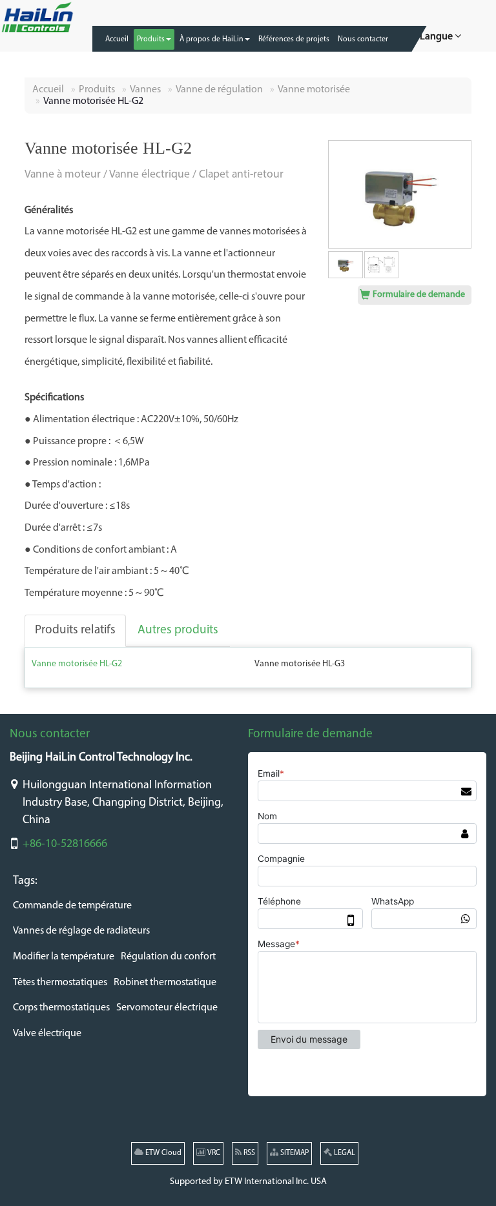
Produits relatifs (75, 630)
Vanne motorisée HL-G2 (77, 664)
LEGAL (343, 1153)
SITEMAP (293, 1153)
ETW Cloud (162, 1153)
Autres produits (178, 630)
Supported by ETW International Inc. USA (248, 1182)
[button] (154, 39)
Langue (437, 37)
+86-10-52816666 (65, 844)
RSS (248, 1153)
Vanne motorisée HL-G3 (299, 664)
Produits (97, 90)
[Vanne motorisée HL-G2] (399, 194)
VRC (212, 1153)
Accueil (48, 90)
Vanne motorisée (314, 90)
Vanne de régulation (219, 90)
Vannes (145, 90)
